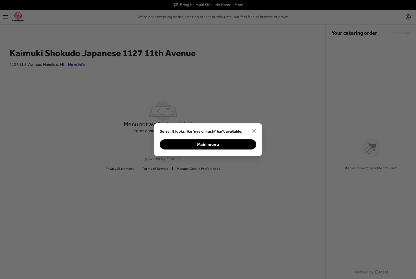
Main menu (208, 144)
